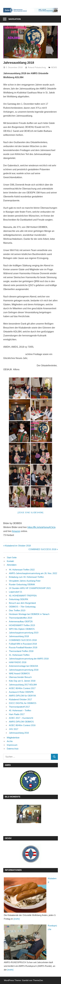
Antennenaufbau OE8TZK (21, 621)
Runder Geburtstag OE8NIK (22, 584)
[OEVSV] (30, 854)
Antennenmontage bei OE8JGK (23, 666)
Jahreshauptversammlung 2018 (23, 670)
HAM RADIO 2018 (17, 662)
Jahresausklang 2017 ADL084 (23, 684)
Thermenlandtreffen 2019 (20, 618)
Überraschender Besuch (20, 677)
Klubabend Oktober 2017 (20, 699)
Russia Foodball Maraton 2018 (23, 647)
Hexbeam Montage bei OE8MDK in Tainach (29, 614)
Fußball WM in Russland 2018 (23, 644)
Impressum (12, 745)
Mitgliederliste (13, 737)
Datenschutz (13, 748)
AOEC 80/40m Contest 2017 (22, 688)
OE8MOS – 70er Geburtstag (22, 606)
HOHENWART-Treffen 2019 (22, 625)
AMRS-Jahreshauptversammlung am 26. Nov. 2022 (33, 573)
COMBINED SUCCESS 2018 (42, 549)
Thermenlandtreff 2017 (19, 707)
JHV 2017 (13, 729)
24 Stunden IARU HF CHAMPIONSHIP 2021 (30, 588)
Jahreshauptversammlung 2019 (23, 632)
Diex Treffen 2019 (17, 610)
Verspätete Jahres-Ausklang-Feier (25, 581)
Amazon (16, 531)
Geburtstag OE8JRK (18, 599)
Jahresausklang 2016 (19, 733)
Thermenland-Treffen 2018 (21, 651)
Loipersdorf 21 (15, 592)
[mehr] (17, 919)
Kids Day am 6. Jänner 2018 (22, 681)
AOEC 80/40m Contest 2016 (22, 725)
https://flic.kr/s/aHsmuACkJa (41, 527)
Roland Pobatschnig (37, 67)
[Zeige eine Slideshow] (30, 512)
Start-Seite (12, 557)
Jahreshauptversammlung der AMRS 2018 (29, 658)
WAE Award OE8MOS (19, 673)
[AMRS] (30, 780)
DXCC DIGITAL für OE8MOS (22, 703)
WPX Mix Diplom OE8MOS (22, 629)
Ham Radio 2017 (17, 714)
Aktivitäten (11, 565)
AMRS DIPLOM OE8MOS (21, 721)
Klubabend (52, 880)
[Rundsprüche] (25, 942)
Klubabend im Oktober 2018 (18, 545)
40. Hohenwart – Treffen (20, 710)
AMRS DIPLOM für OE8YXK (22, 695)
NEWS (54, 67)
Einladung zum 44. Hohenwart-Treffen (26, 577)
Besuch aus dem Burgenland (22, 603)
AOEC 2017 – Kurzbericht (21, 718)
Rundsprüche (52, 927)
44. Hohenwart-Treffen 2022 (22, 569)
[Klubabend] (25, 895)
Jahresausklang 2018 (19, 636)
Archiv (10, 741)
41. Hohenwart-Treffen (19, 655)
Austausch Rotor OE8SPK (21, 692)
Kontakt (10, 561)
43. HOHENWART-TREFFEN (23, 595)
